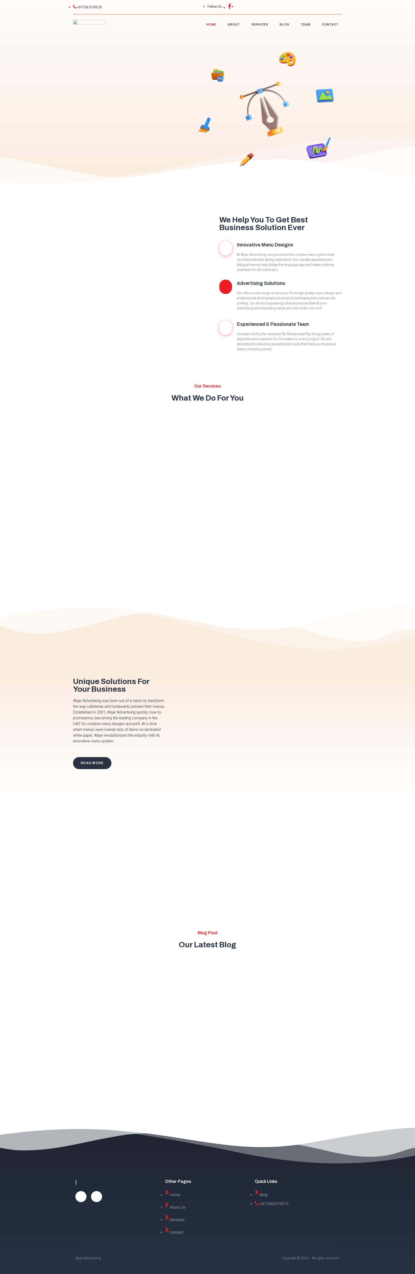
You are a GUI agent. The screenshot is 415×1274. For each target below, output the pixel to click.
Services (259, 24)
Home (211, 24)
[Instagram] (96, 1196)
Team (305, 24)
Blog (284, 24)
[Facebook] (80, 1196)
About (234, 24)
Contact (330, 24)
